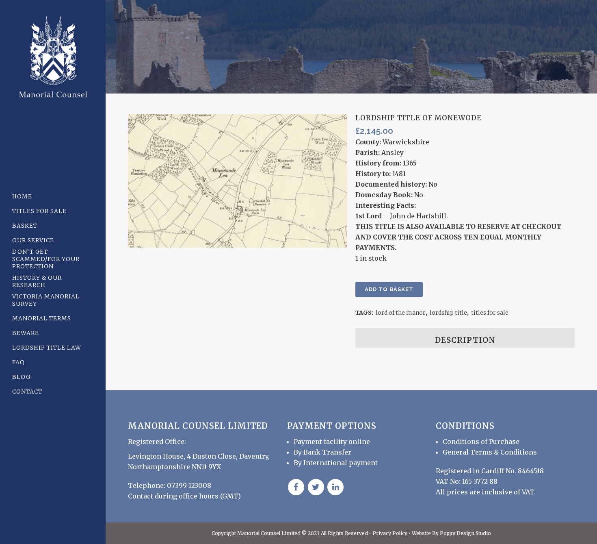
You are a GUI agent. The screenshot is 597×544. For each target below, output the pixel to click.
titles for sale (489, 312)
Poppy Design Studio (465, 533)
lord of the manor (401, 312)
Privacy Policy (390, 533)
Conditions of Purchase (481, 441)
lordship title (448, 312)
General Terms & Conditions (490, 452)
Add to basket (389, 289)
